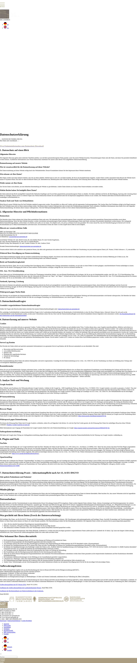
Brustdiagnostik (8, 630)
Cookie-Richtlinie (26, 620)
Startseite (6, 624)
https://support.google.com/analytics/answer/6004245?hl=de (91, 428)
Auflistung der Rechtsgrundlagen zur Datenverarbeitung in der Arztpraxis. (22, 591)
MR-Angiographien (9, 632)
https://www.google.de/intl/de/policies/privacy (25, 453)
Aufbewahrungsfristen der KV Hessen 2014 (13, 584)
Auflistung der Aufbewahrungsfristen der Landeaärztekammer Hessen (20, 588)
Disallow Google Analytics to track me (18, 425)
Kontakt (6, 634)
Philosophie (7, 625)
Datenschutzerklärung (13, 620)
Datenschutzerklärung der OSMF (9, 465)
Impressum (3, 620)
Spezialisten (7, 627)
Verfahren (7, 629)
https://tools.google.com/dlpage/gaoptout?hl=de (92, 416)
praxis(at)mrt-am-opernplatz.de (18, 236)
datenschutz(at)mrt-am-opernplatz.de (30, 246)
